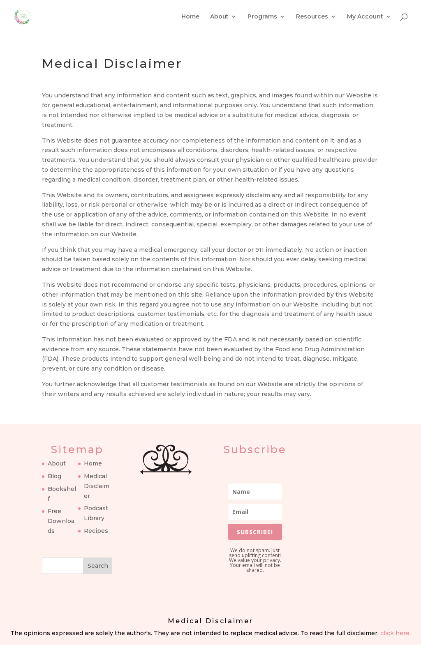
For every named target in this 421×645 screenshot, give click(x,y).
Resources (312, 17)
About (219, 17)
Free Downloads (61, 520)
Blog (54, 476)
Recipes (96, 530)
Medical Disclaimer (96, 486)
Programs (262, 17)
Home (190, 17)
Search (98, 565)
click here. (395, 633)
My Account (365, 17)
